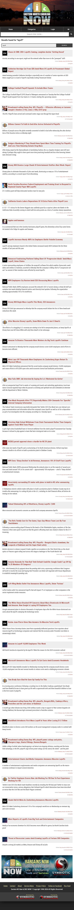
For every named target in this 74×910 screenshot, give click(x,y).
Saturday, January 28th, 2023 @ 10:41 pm (66, 595)
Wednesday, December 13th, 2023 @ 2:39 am (65, 135)
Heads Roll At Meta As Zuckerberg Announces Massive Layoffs (33, 800)
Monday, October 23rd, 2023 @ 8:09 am (66, 157)
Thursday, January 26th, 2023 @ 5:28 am (66, 672)
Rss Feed (67, 886)
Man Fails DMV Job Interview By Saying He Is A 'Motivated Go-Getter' (35, 379)
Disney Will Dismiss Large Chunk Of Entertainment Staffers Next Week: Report (39, 165)
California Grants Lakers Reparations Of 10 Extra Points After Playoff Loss (38, 201)
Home (11, 29)
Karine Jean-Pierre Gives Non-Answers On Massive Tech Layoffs (34, 622)
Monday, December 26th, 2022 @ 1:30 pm (66, 770)
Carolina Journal (70, 455)
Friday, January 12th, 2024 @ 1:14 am (66, 116)
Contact (12, 886)
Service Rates (29, 886)
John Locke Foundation (69, 515)
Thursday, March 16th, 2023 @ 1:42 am (66, 392)
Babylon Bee (71, 138)
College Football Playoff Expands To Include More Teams (30, 88)
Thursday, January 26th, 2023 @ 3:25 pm (66, 652)
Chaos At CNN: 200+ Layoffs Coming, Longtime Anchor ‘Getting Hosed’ (36, 52)
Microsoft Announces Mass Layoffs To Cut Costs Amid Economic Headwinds (38, 660)
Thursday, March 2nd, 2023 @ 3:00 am (66, 474)
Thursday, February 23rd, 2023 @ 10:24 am (66, 513)
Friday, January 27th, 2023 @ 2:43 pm (66, 636)
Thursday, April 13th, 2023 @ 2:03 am (66, 313)
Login (53, 29)
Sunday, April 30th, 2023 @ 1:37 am (67, 272)
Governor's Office (70, 196)
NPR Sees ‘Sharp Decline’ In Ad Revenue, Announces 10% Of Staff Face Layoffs (39, 461)
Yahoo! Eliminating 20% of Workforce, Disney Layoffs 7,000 (31, 504)
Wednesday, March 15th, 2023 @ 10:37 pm (66, 414)
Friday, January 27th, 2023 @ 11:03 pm (66, 614)
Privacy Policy (41, 886)
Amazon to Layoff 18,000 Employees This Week (27, 644)
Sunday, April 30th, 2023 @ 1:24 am (67, 294)
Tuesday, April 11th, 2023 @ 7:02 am (67, 332)
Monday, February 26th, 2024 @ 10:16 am (66, 99)
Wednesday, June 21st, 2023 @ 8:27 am (66, 212)
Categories (32, 29)
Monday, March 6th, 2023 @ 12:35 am (66, 453)
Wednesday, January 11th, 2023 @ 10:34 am (65, 751)
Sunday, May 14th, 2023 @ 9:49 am (67, 232)
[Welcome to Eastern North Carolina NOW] (37, 13)
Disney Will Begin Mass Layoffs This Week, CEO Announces (31, 302)
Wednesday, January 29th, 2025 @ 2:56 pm (66, 61)
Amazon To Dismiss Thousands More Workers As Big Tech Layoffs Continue (38, 340)
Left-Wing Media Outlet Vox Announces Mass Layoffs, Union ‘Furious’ (36, 583)
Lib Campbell (70, 234)
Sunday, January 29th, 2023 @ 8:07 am (66, 576)
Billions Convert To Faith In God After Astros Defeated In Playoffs (34, 124)
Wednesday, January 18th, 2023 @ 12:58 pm (65, 713)
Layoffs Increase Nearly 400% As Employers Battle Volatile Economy (35, 239)
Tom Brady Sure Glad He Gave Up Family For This (27, 679)
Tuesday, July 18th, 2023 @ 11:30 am (66, 193)
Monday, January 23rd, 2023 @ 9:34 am (66, 693)
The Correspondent (69, 119)
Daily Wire (71, 63)
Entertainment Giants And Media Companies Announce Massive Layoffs (36, 759)
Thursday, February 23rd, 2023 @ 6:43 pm (66, 496)
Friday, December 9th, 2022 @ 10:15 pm (66, 847)
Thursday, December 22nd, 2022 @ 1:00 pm (65, 792)
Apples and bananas (16, 220)
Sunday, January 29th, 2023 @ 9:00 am (66, 554)
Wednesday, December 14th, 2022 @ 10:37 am (65, 830)
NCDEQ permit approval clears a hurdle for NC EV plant (30, 441)
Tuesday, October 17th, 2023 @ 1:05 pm (66, 176)
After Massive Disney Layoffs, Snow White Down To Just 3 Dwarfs (34, 321)
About (20, 886)
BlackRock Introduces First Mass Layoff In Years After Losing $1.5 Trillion (37, 720)
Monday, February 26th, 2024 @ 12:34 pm (66, 80)
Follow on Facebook (55, 886)
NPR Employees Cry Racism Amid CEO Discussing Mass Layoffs (33, 280)
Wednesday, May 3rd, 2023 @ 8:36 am (66, 251)
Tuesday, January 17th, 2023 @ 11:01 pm (66, 732)
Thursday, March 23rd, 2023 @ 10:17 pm (66, 371)
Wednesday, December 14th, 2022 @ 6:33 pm (65, 811)
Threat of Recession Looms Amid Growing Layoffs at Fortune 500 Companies (38, 838)
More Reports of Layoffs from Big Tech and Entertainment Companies (36, 819)
